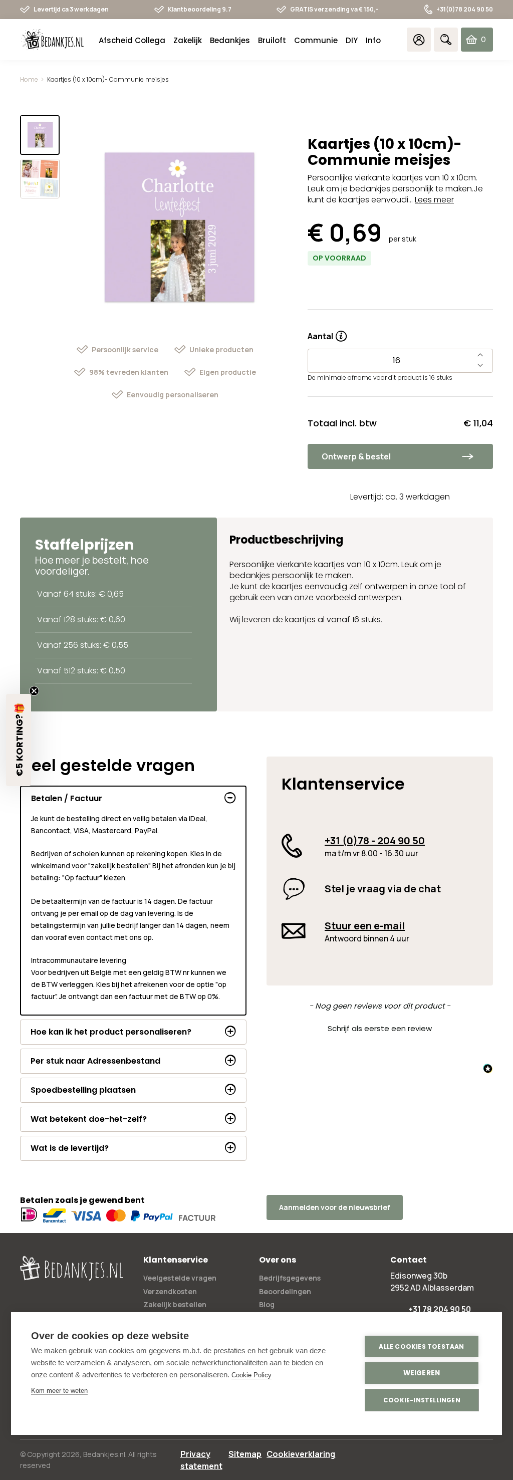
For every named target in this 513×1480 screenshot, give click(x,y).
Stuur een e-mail (365, 925)
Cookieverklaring (301, 1453)
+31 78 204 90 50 (439, 1309)
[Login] (419, 40)
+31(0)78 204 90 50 (464, 9)
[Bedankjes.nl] (52, 39)
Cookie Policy (251, 1375)
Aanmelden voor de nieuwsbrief (334, 1207)
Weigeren (421, 1373)
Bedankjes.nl (104, 1454)
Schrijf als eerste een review (380, 1028)
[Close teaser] (34, 691)
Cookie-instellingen (421, 1400)
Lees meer (434, 199)
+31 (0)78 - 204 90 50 (375, 840)
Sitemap (245, 1453)
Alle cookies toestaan (421, 1346)
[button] (380, 1027)
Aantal (327, 333)
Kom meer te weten (59, 1390)
